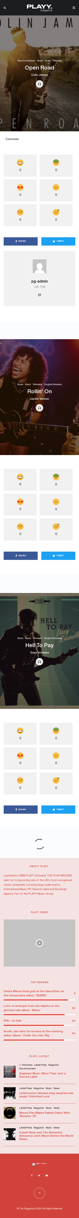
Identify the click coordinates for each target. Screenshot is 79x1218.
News (56, 1088)
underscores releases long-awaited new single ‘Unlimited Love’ (46, 1095)
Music (48, 61)
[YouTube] (47, 1175)
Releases (57, 61)
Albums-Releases (26, 61)
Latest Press (40, 1065)
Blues (40, 61)
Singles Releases (53, 385)
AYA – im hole (12, 1021)
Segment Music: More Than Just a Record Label (42, 1075)
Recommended (27, 1069)
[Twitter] (39, 1175)
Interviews (27, 1065)
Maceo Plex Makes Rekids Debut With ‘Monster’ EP (44, 1115)
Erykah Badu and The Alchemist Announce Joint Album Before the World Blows (46, 1136)
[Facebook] (31, 1175)
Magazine (54, 1065)
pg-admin (39, 281)
